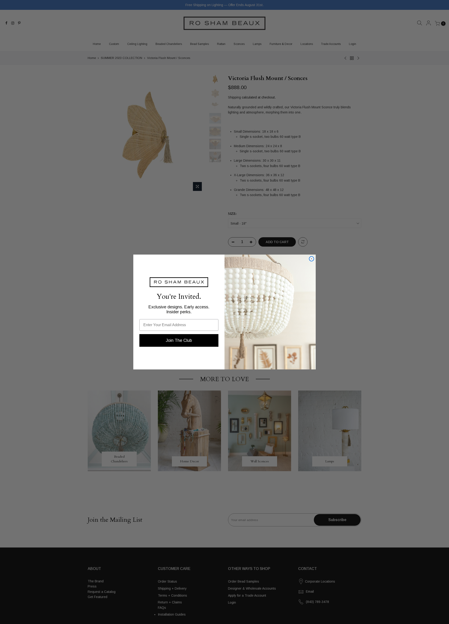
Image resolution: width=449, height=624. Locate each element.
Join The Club (179, 340)
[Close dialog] (311, 258)
